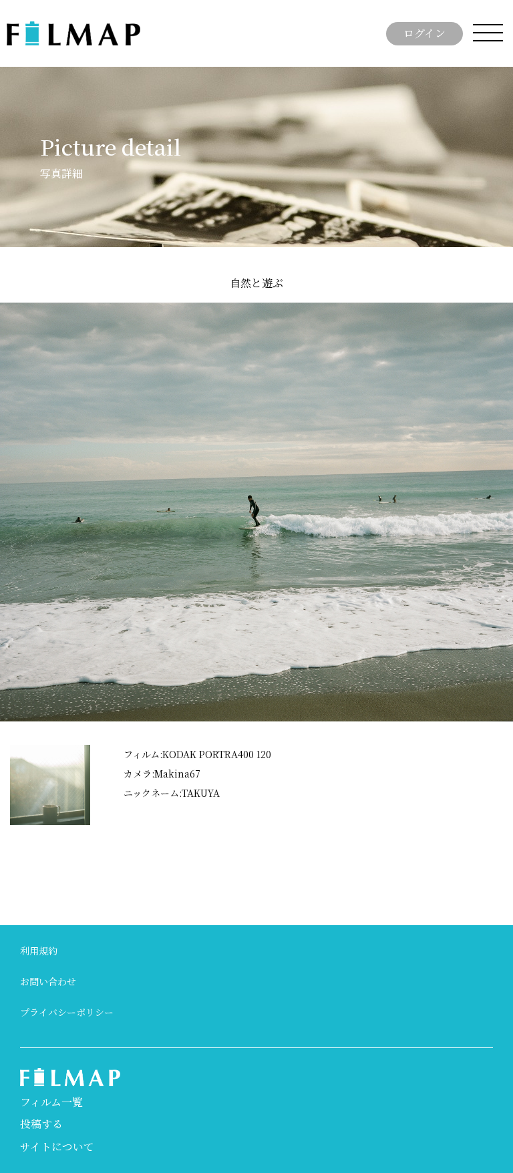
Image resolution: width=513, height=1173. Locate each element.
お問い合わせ (48, 981)
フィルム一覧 (51, 1102)
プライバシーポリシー (67, 1012)
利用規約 (38, 950)
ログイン (424, 33)
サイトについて (57, 1146)
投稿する (463, 949)
